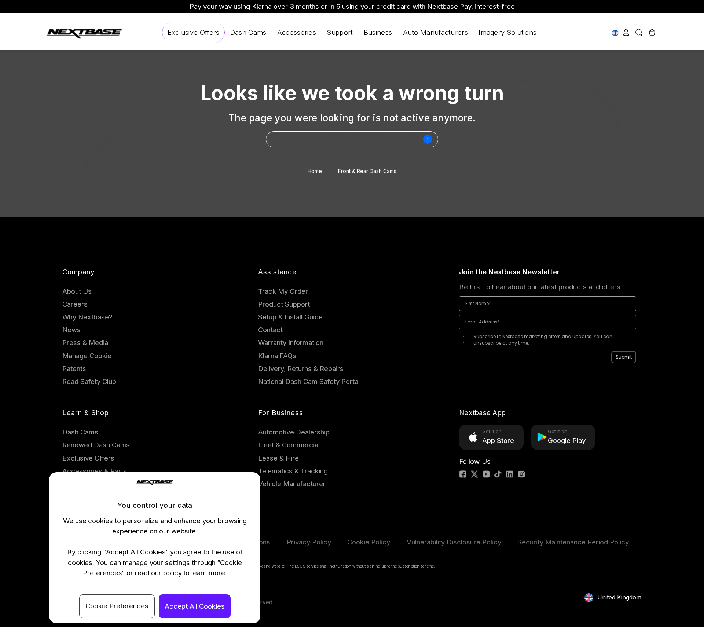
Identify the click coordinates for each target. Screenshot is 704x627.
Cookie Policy (368, 542)
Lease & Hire (278, 458)
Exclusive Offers (194, 32)
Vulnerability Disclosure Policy (454, 542)
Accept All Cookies (195, 606)
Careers (75, 304)
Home (315, 171)
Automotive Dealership (294, 432)
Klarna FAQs (277, 356)
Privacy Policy (309, 542)
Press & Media (85, 342)
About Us (77, 291)
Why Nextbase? (87, 317)
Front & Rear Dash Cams (367, 171)
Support (340, 32)
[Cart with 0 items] (651, 32)
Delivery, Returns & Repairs (301, 368)
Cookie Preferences (116, 606)
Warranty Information (290, 342)
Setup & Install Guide (290, 317)
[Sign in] (626, 32)
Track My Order (283, 291)
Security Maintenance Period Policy (573, 542)
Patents (74, 368)
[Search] (638, 32)
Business (378, 32)
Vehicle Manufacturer (292, 484)
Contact (270, 330)
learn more (208, 573)
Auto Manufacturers (435, 32)
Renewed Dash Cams (96, 445)
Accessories (296, 32)
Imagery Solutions (507, 32)
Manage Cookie (86, 356)
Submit (624, 357)
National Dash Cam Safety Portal (309, 381)
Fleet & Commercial (289, 445)
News (71, 330)
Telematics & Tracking (293, 471)
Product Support (284, 304)
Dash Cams (248, 32)
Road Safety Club (89, 381)
